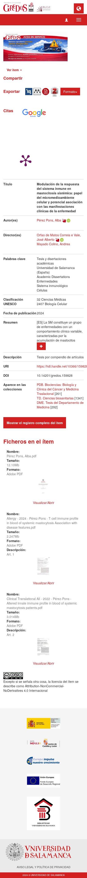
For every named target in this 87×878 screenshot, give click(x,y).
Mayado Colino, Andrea (53, 244)
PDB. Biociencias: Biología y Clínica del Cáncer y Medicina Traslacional (58, 389)
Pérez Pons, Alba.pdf (21, 456)
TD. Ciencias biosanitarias (55, 398)
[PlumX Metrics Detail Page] (25, 160)
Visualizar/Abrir (43, 502)
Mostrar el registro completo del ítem (35, 422)
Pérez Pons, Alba (49, 220)
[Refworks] (46, 91)
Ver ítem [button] (13, 70)
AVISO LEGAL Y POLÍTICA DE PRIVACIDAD (43, 867)
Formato (69, 91)
